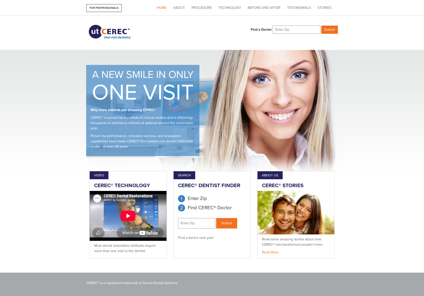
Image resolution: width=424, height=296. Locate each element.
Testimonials (299, 8)
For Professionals (104, 8)
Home (162, 8)
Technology (229, 8)
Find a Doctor (261, 29)
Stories (324, 8)
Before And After (264, 8)
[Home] (115, 31)
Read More (270, 252)
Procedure (201, 8)
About (179, 8)
